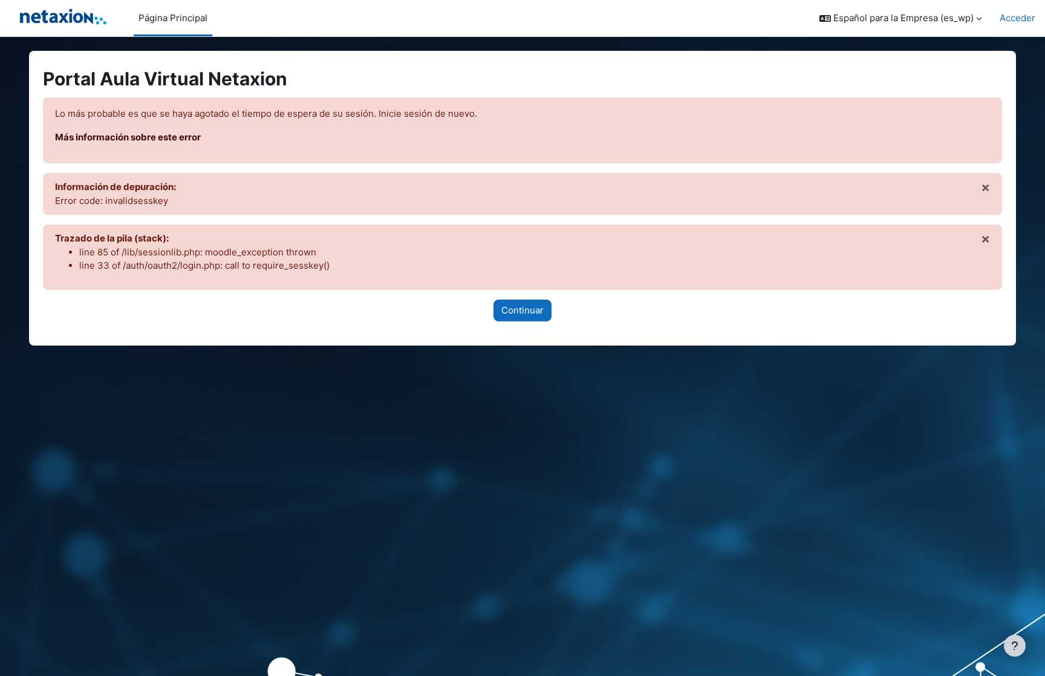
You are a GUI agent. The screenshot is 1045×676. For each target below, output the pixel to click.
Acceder (1017, 18)
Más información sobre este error (128, 137)
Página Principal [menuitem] (172, 18)
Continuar (522, 310)
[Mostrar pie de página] (1015, 646)
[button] (900, 18)
